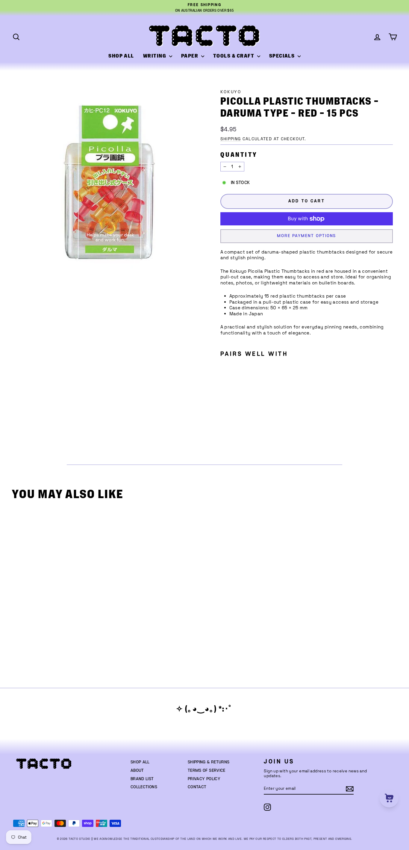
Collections (144, 787)
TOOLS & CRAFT (234, 56)
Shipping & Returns (209, 762)
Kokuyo (230, 91)
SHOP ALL (121, 56)
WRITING (155, 56)
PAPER (190, 56)
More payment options (306, 236)
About (137, 770)
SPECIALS (282, 56)
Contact (197, 787)
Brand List (142, 779)
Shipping (230, 138)
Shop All (140, 762)
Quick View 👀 (62, 599)
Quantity (238, 155)
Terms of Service (206, 770)
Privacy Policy (204, 779)
